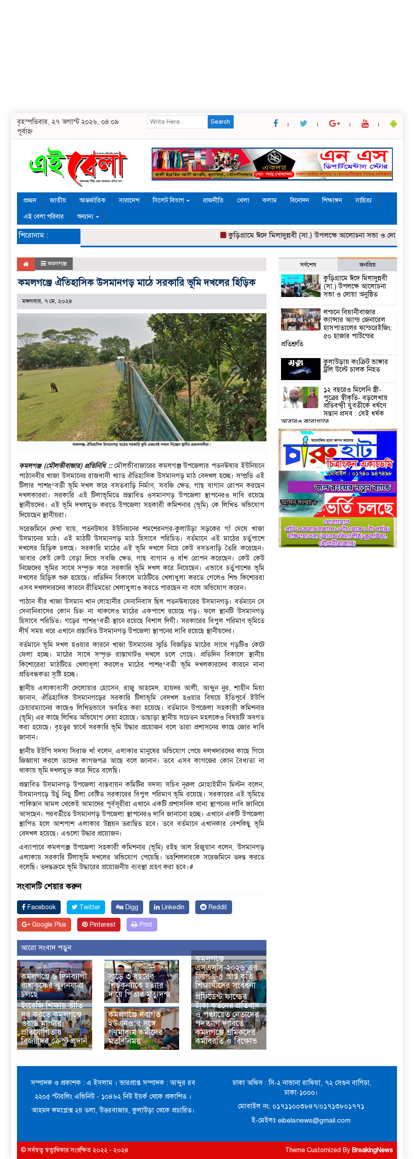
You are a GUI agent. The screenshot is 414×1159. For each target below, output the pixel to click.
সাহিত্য (363, 200)
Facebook (40, 907)
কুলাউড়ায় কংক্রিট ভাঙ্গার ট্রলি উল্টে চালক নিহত (355, 366)
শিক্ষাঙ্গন (332, 200)
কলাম (269, 200)
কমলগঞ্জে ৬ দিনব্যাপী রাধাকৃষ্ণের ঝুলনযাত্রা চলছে (54, 985)
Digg (130, 907)
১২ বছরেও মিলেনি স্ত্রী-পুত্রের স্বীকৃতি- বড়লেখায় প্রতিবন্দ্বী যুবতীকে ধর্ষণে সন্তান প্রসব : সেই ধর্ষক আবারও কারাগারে (334, 406)
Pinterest (102, 925)
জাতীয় (58, 200)
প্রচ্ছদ (29, 200)
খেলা (243, 200)
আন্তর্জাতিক (92, 200)
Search (220, 121)
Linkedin (172, 907)
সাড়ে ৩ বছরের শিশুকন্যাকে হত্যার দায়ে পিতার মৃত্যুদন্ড (139, 985)
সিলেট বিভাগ (169, 200)
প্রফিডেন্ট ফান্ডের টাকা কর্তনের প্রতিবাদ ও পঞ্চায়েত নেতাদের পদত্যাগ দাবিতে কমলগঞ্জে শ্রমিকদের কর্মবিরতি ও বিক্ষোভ (227, 1019)
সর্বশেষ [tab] (308, 264)
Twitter (89, 907)
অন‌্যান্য (86, 217)
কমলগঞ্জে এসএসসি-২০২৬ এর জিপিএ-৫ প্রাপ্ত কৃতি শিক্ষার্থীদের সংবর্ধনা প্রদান (226, 976)
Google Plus (48, 925)
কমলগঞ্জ (57, 263)
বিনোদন (299, 200)
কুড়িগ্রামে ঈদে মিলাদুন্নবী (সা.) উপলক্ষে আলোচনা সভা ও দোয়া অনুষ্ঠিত (311, 235)
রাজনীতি (213, 200)
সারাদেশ (129, 200)
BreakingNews (372, 1150)
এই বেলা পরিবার (43, 217)
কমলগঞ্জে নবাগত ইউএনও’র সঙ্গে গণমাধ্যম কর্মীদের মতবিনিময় (135, 1027)
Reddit (217, 907)
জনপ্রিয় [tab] (367, 264)
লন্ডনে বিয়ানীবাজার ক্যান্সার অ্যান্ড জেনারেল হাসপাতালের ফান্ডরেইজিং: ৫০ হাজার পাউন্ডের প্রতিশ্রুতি (336, 328)
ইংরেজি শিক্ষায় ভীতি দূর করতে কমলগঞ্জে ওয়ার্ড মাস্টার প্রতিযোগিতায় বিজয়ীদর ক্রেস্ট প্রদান (54, 1023)
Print (144, 925)
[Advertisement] (207, 56)
